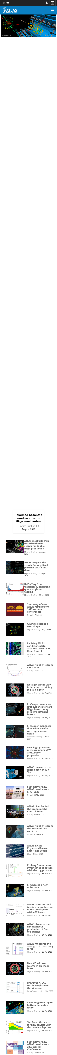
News (29, 615)
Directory (52, 3)
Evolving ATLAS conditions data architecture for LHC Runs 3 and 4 (39, 647)
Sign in (47, 3)
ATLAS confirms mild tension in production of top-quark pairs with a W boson (40, 908)
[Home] (10, 10)
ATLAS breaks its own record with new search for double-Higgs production (36, 544)
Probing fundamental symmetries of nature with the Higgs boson (39, 868)
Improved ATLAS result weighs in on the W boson (38, 985)
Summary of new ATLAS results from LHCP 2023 (38, 789)
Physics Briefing (26, 526)
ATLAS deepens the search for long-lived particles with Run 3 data (36, 566)
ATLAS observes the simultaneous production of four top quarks (38, 927)
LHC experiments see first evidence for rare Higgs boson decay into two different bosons (39, 709)
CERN (6, 2)
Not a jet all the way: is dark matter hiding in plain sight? (39, 687)
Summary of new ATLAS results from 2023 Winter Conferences (38, 1045)
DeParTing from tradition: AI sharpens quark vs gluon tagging (37, 587)
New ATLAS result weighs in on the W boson (38, 966)
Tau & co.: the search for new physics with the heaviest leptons (39, 1025)
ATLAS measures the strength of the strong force (40, 946)
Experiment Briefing (35, 654)
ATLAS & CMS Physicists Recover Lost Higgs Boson (38, 848)
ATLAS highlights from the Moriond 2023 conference (40, 828)
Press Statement (34, 737)
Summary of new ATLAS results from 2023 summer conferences (38, 608)
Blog (29, 854)
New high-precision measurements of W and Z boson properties (39, 751)
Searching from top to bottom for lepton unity (40, 1005)
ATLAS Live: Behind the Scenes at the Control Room (38, 809)
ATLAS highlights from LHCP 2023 (40, 666)
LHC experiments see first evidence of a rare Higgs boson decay (39, 729)
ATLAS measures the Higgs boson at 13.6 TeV (39, 769)
